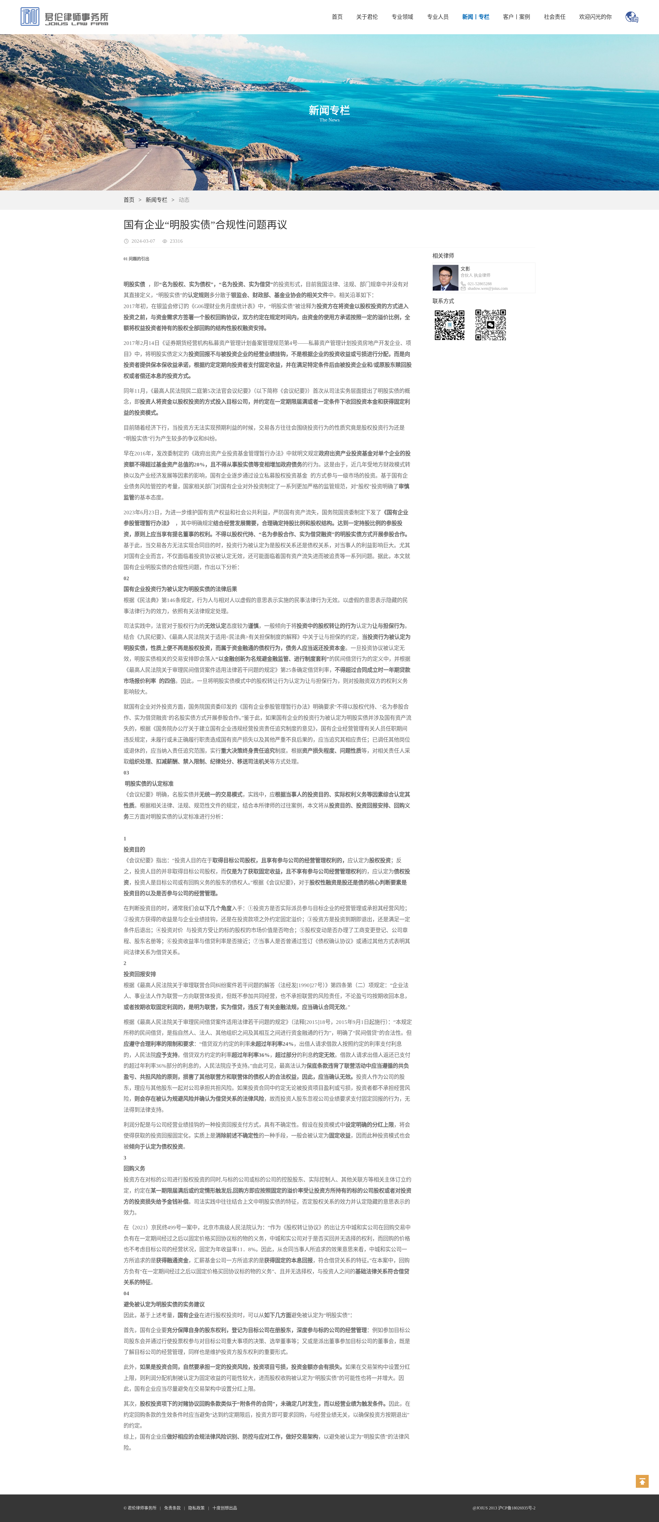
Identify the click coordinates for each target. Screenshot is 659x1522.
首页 (337, 17)
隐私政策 (196, 1508)
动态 (184, 200)
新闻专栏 (156, 200)
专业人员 (438, 17)
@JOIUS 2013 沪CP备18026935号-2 (504, 1508)
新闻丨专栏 (475, 17)
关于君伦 (367, 17)
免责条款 (172, 1508)
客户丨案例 (516, 17)
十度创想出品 (224, 1508)
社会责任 (555, 17)
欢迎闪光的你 (595, 17)
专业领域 (402, 17)
